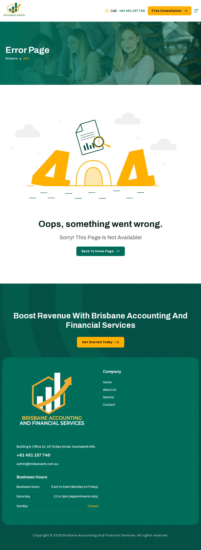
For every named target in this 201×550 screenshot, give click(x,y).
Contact (109, 404)
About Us (109, 389)
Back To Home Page (97, 251)
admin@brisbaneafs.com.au (37, 464)
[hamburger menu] (196, 10)
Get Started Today (97, 342)
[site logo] (14, 11)
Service (108, 397)
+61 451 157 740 (132, 10)
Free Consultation (167, 10)
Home (107, 382)
